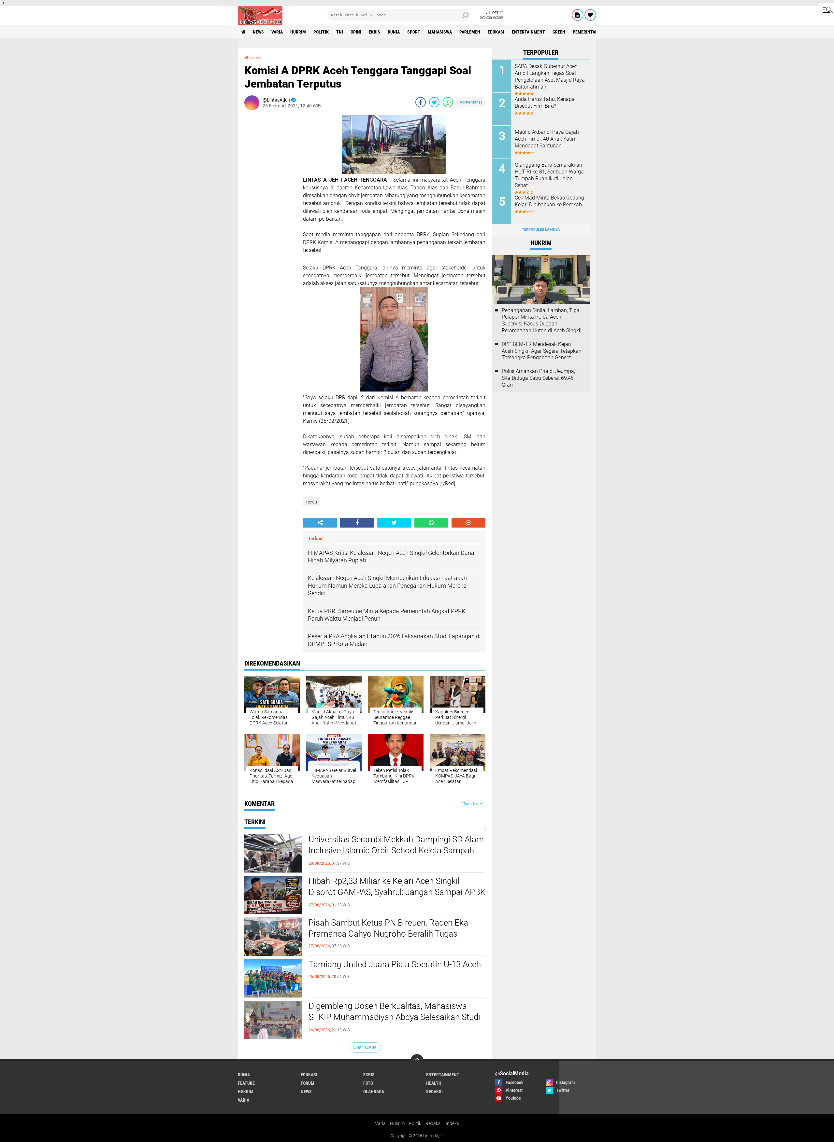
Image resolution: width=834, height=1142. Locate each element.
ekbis (374, 31)
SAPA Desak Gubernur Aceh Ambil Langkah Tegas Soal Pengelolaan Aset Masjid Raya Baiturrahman (550, 76)
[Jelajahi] (826, 9)
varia (277, 31)
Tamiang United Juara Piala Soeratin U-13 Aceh (395, 964)
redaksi (434, 1091)
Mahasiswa (440, 31)
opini (356, 31)
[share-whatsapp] (448, 102)
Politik (415, 1123)
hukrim (298, 31)
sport (413, 31)
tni (339, 31)
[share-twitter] (434, 102)
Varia (380, 1123)
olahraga (373, 1091)
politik (321, 31)
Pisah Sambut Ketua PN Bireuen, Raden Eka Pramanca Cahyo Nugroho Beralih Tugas (388, 928)
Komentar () (471, 102)
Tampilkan (471, 804)
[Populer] (590, 15)
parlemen (469, 31)
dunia (394, 31)
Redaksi (433, 1123)
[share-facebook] (420, 102)
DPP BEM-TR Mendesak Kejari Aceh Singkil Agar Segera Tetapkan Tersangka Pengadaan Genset (542, 351)
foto (368, 1083)
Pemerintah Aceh (591, 31)
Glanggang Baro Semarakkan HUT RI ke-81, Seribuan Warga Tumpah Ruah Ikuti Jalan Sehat (549, 175)
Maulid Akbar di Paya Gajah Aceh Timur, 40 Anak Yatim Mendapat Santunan (547, 139)
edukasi (496, 31)
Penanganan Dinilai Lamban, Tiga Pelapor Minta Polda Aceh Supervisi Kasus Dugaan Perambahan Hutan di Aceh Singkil (542, 320)
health (433, 1083)
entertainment (528, 31)
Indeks (452, 1123)
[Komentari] (468, 523)
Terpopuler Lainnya (541, 229)
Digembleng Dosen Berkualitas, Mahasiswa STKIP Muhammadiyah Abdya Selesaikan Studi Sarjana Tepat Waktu (394, 1017)
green (559, 31)
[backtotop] (417, 1060)
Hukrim (397, 1123)
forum (307, 1083)
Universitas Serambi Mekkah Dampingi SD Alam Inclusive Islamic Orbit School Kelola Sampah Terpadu (396, 850)
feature (246, 1083)
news (258, 31)
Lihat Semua (364, 1047)
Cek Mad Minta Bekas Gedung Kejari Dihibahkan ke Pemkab (549, 201)
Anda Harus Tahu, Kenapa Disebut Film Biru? (545, 102)
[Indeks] (577, 15)
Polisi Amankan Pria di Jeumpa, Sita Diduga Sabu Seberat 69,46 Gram (538, 378)
